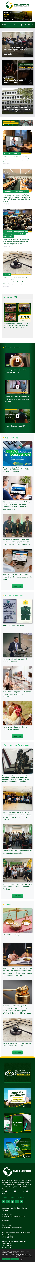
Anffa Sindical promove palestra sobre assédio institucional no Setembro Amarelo (15, 80)
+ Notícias (8, 232)
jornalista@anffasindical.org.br (12, 1227)
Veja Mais (17, 586)
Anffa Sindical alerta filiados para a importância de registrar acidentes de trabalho (17, 577)
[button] (32, 25)
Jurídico (7, 274)
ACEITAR (6, 1259)
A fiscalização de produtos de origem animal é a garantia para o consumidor (17, 694)
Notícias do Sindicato (12, 153)
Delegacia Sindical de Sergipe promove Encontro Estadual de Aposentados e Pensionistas (17, 886)
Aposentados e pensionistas (14, 235)
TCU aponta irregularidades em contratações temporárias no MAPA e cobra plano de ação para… (17, 109)
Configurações (28, 1256)
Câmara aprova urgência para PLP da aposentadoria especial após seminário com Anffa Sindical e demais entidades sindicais (16, 198)
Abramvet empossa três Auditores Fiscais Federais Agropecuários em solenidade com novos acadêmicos (16, 542)
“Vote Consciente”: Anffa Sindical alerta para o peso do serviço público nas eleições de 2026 (17, 470)
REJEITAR (14, 1259)
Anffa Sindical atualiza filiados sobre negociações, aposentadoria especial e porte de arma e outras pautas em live (16, 159)
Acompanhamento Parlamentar (16, 191)
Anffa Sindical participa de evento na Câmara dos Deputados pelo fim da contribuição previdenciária (16, 242)
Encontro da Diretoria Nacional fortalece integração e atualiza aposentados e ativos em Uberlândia (15, 50)
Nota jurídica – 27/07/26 (12, 935)
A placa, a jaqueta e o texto (13, 625)
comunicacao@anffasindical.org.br (13, 1216)
